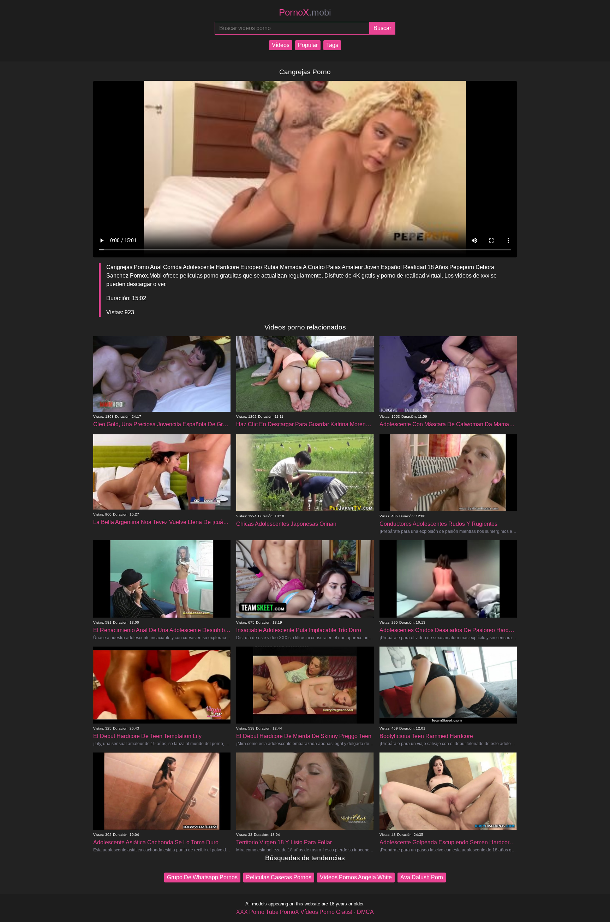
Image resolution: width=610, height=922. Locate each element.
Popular (308, 45)
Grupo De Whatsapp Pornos (202, 877)
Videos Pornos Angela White (356, 877)
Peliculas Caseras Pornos (278, 877)
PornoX (305, 12)
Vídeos (280, 45)
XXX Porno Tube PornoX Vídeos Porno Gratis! (294, 912)
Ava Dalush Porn (421, 877)
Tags (332, 45)
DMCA (365, 912)
